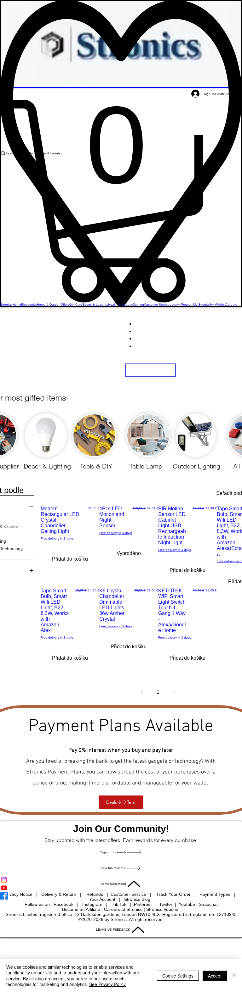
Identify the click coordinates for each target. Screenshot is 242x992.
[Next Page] (174, 692)
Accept (215, 976)
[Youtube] (121, 888)
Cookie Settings (177, 976)
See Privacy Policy (107, 984)
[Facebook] (121, 896)
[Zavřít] (234, 975)
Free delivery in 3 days (57, 538)
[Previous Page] (142, 692)
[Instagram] (121, 880)
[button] (121, 201)
